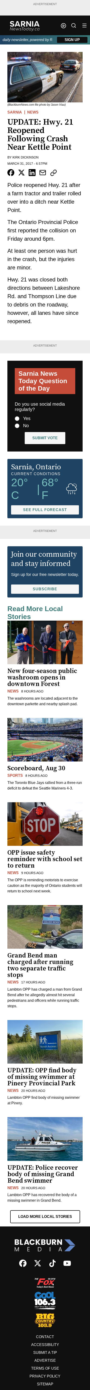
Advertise (45, 1360)
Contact (45, 1337)
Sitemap (45, 1384)
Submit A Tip (45, 1353)
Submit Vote (45, 438)
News (33, 112)
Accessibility (45, 1345)
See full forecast (45, 510)
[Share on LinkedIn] (32, 172)
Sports (15, 775)
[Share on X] (21, 172)
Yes (26, 418)
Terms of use (45, 1368)
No (26, 425)
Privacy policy (45, 1376)
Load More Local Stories (45, 1217)
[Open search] (74, 25)
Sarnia (14, 112)
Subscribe (45, 589)
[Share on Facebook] (10, 172)
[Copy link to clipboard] (53, 173)
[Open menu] (84, 25)
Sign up (72, 40)
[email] (42, 172)
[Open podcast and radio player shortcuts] (63, 25)
